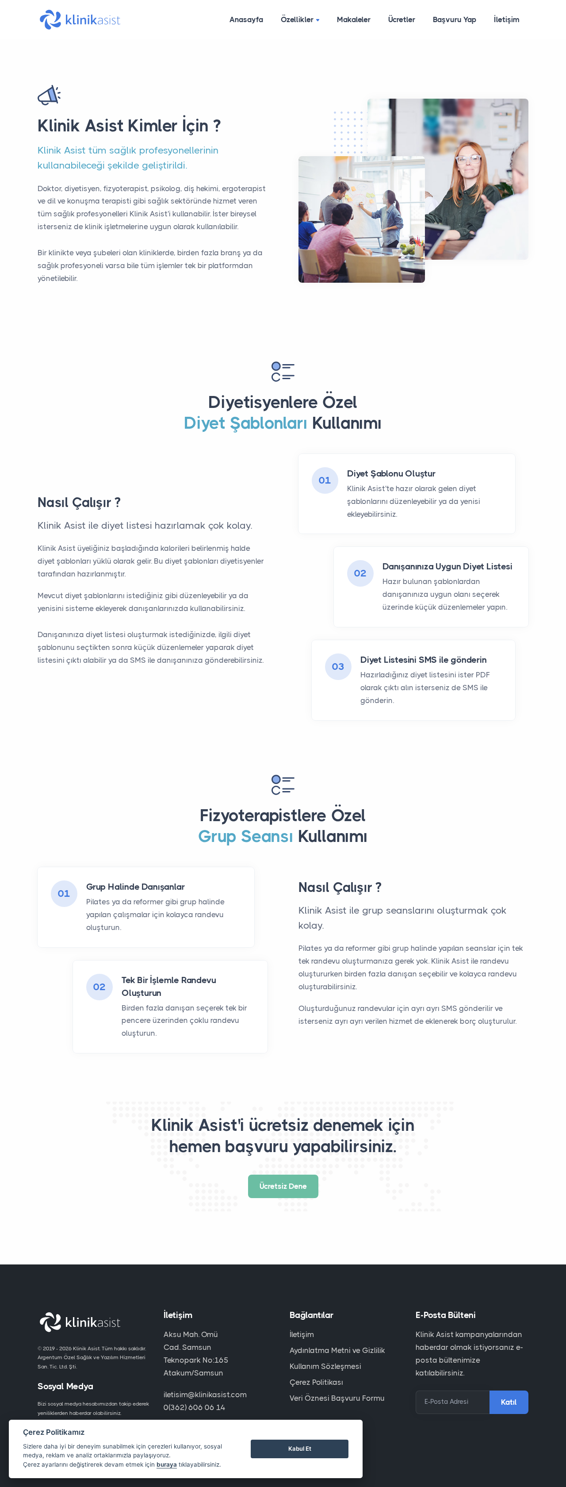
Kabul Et (299, 1448)
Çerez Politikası (316, 1382)
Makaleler (354, 19)
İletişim (507, 19)
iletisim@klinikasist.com (205, 1394)
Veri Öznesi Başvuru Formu (337, 1398)
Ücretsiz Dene (283, 1186)
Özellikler (297, 19)
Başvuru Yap (454, 19)
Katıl (509, 1402)
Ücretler (401, 19)
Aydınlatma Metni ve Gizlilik (337, 1350)
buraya (167, 1464)
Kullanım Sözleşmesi (325, 1366)
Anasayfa (246, 19)
